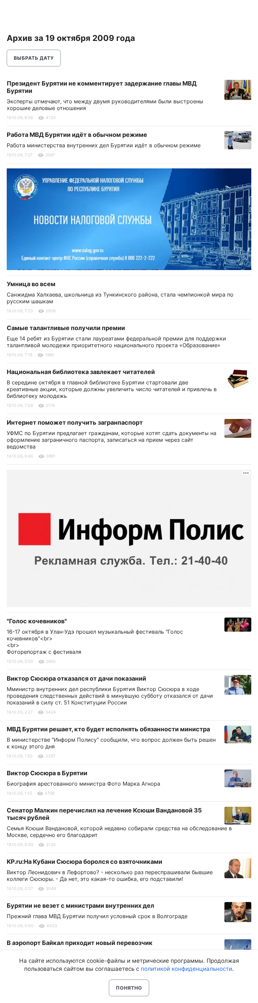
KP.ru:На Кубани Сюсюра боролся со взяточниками (84, 861)
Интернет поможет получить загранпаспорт (75, 422)
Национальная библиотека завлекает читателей (81, 371)
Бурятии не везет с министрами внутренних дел (80, 905)
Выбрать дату (34, 58)
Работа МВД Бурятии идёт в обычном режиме (77, 134)
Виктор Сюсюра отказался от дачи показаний (76, 678)
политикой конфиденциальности (186, 968)
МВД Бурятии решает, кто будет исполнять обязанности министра (108, 729)
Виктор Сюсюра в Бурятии (47, 773)
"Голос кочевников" (37, 621)
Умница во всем (31, 283)
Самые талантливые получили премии (66, 327)
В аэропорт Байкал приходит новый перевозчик (80, 942)
